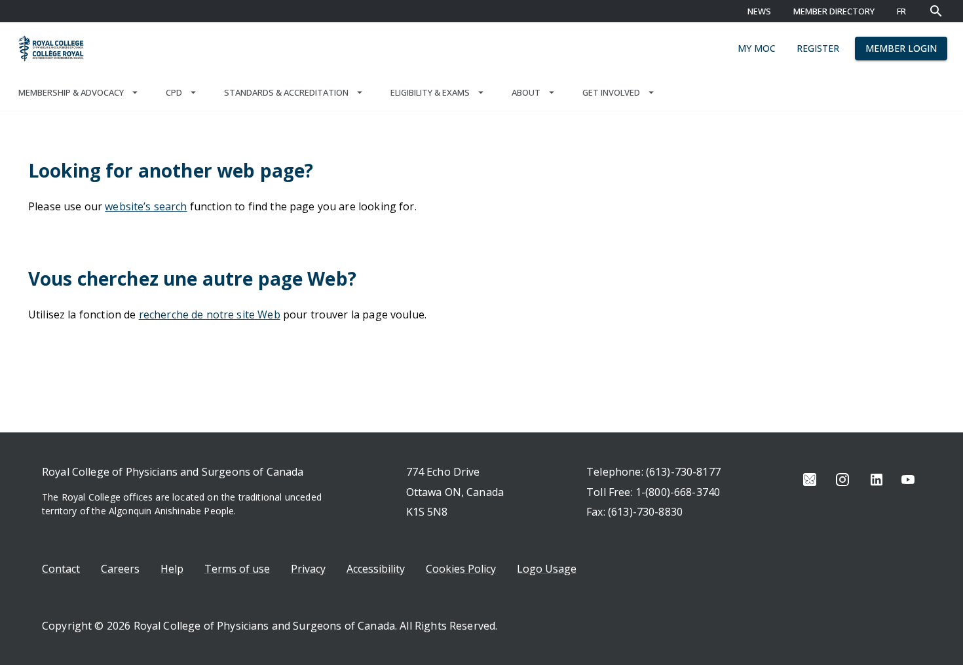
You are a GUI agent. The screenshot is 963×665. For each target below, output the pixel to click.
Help (171, 568)
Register (818, 48)
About (526, 92)
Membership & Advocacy (71, 92)
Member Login (901, 48)
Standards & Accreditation (286, 92)
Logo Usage (546, 568)
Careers (120, 568)
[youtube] (908, 479)
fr (901, 11)
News (759, 11)
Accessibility (376, 568)
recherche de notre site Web (209, 314)
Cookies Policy (461, 568)
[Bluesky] (809, 479)
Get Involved (611, 92)
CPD (174, 92)
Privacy (308, 568)
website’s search (146, 206)
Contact (61, 568)
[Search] (936, 11)
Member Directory (834, 11)
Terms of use (237, 568)
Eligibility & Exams (430, 92)
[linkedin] (876, 479)
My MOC (757, 48)
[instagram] (842, 479)
